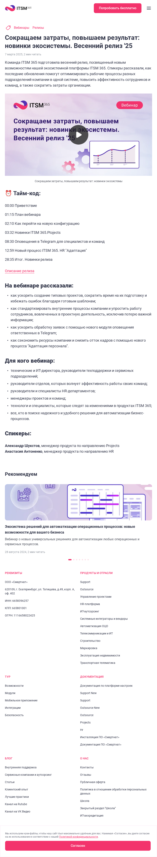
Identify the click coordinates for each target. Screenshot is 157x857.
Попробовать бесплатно (117, 8)
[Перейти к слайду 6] (85, 559)
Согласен (78, 846)
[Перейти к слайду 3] (76, 559)
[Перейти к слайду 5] (82, 559)
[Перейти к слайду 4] (79, 559)
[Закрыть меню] (149, 8)
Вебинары (21, 28)
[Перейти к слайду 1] (70, 559)
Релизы (38, 28)
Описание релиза (19, 271)
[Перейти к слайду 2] (73, 559)
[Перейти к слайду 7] (88, 559)
